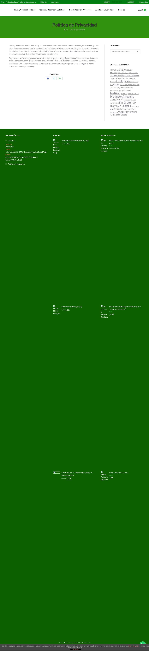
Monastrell (127, 90)
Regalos (120, 99)
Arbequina (128, 70)
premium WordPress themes (81, 643)
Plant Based (135, 94)
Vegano (123, 112)
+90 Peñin (113, 70)
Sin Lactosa (124, 105)
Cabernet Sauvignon (123, 73)
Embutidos (132, 82)
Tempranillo (118, 109)
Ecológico (122, 81)
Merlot (121, 90)
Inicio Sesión (55, 2)
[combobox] (125, 51)
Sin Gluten (125, 102)
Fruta (116, 84)
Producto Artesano (122, 96)
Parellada (124, 94)
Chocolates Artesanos (130, 76)
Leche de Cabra (124, 85)
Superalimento (135, 106)
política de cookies (133, 646)
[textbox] (121, 51)
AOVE (120, 69)
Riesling (128, 100)
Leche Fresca (113, 88)
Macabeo (129, 88)
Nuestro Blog (143, 2)
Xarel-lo (113, 115)
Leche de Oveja (133, 85)
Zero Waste (121, 115)
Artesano (113, 73)
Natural (115, 93)
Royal (132, 100)
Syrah (111, 109)
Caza (119, 76)
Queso (113, 99)
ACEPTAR (75, 649)
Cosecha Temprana (125, 78)
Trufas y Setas (126, 109)
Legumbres (121, 88)
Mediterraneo (114, 90)
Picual (130, 94)
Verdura (132, 111)
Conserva (113, 78)
